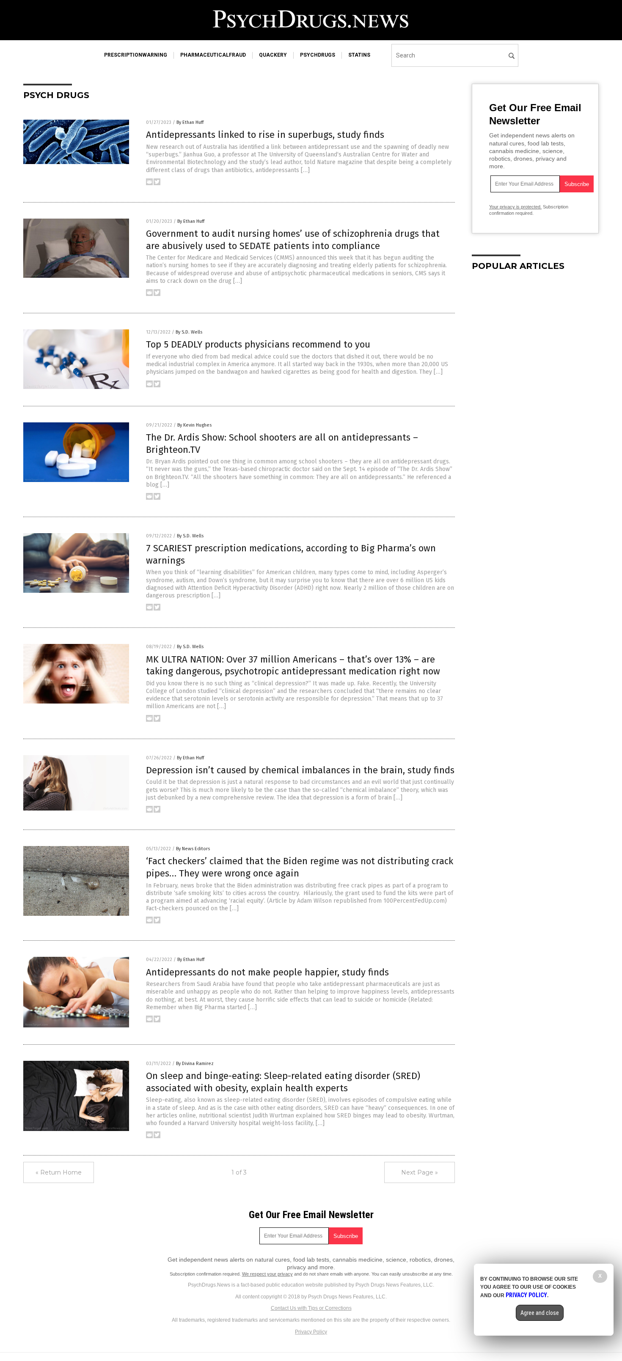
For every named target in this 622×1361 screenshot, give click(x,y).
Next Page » (419, 1172)
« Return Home (59, 1172)
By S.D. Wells (189, 332)
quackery (273, 55)
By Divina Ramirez (195, 1063)
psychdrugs (317, 55)
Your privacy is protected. (515, 206)
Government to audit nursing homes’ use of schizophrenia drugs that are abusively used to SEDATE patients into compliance (293, 240)
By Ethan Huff (190, 122)
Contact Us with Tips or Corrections (311, 1308)
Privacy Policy (311, 1332)
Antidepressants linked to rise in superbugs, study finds (265, 134)
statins (359, 55)
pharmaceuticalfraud (213, 55)
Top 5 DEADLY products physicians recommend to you (258, 344)
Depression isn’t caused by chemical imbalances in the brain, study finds (300, 770)
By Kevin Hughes (194, 425)
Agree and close (539, 1312)
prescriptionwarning (135, 55)
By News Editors (193, 849)
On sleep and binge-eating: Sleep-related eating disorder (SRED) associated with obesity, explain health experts (283, 1082)
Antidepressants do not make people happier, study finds (267, 972)
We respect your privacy (267, 1273)
